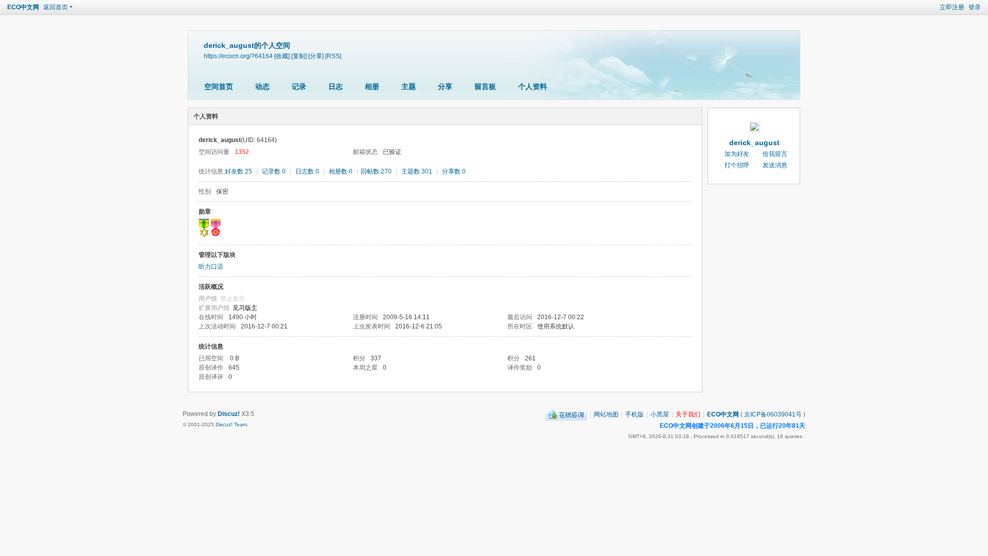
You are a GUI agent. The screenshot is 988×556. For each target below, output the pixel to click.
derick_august (754, 142)
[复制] (299, 56)
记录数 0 (274, 171)
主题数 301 (416, 171)
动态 (262, 86)
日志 (335, 86)
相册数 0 (340, 171)
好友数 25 (238, 171)
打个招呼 (737, 165)
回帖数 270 (376, 171)
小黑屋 (659, 414)
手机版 (634, 414)
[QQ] (566, 414)
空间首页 (218, 86)
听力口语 (211, 266)
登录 (974, 7)
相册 (372, 86)
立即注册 (952, 7)
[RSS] (333, 56)
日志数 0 (307, 171)
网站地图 (606, 414)
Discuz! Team (231, 424)
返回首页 (55, 7)
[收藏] (282, 56)
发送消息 (775, 165)
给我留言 (775, 154)
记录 (299, 86)
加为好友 (737, 154)
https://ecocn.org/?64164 (238, 56)
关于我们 (688, 414)
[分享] (316, 56)
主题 (408, 86)
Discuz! (229, 414)
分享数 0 (454, 171)
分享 (445, 86)
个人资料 (532, 86)
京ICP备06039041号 (773, 414)
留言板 (485, 86)
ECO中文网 (23, 7)
